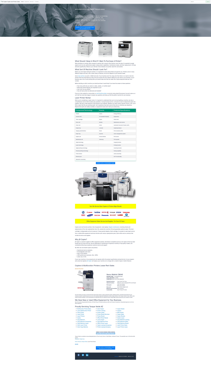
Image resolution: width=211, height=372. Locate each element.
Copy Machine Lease (82, 323)
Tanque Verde (84, 341)
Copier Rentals (121, 316)
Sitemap (116, 356)
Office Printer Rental (102, 318)
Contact (37, 1)
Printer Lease (100, 312)
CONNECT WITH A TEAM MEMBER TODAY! (105, 163)
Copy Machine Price (102, 321)
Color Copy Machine (82, 327)
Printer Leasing (101, 310)
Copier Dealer (120, 309)
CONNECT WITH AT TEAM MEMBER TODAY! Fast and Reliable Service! (85, 28)
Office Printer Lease (102, 323)
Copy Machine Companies (84, 321)
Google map (82, 339)
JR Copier (89, 261)
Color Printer (80, 312)
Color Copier (100, 309)
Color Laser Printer (82, 325)
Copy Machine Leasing (123, 319)
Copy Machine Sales (122, 321)
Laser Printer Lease (122, 327)
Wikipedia (77, 339)
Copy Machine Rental (123, 323)
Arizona (79, 341)
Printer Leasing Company (104, 327)
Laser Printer (80, 314)
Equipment (27, 1)
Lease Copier (100, 319)
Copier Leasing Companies (104, 325)
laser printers (81, 76)
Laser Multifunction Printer (84, 310)
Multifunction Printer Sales (84, 309)
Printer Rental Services (103, 314)
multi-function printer (101, 93)
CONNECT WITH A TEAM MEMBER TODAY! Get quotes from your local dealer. (105, 348)
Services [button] (32, 1)
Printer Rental (100, 316)
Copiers (119, 310)
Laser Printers (81, 316)
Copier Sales (120, 314)
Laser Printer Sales (122, 325)
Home (22, 1)
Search (208, 1)
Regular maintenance (114, 227)
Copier (79, 318)
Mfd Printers (120, 312)
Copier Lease (120, 318)
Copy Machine (81, 319)
